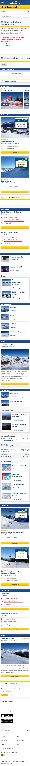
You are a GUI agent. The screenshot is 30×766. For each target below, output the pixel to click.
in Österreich (14, 183)
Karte (4, 64)
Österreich (4, 214)
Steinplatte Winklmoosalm (10, 232)
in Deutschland (13, 575)
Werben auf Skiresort (7, 748)
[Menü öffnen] (2, 2)
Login (17, 744)
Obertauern (5, 593)
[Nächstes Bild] (28, 99)
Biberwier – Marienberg (9, 613)
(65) (6, 45)
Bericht (14, 227)
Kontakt (3, 736)
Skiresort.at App (6, 711)
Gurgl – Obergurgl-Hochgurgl (11, 212)
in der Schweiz (16, 143)
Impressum (4, 740)
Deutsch (7, 730)
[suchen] (27, 2)
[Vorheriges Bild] (2, 99)
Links (17, 736)
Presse (3, 744)
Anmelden (4, 694)
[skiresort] (15, 2)
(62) (6, 43)
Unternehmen (20, 740)
